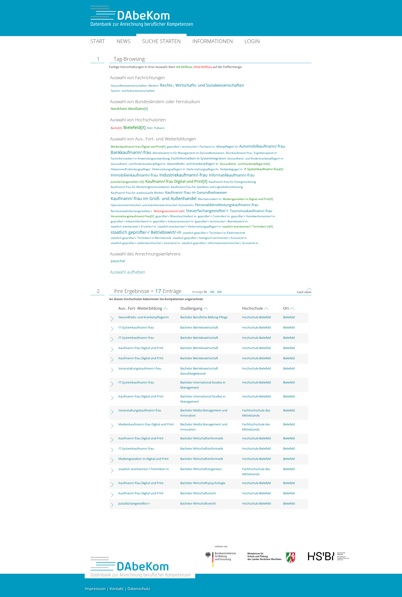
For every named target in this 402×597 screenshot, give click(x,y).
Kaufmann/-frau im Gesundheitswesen (196, 192)
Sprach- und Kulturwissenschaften (133, 91)
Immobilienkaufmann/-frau (134, 175)
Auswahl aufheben (127, 272)
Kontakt (117, 588)
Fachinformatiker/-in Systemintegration (198, 158)
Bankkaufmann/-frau (131, 152)
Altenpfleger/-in (227, 146)
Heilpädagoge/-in (231, 169)
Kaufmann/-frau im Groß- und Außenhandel (154, 198)
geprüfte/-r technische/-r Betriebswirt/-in (221, 221)
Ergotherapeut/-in (265, 153)
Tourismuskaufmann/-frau (251, 210)
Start (97, 40)
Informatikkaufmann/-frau (232, 175)
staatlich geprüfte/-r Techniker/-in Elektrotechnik (214, 233)
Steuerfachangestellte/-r (207, 210)
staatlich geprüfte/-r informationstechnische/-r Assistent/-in (219, 243)
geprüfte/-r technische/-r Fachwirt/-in (191, 147)
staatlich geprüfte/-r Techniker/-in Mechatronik (141, 238)
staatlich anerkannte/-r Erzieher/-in (133, 226)
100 (211, 292)
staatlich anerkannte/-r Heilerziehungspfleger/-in (189, 226)
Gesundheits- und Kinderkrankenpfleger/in (138, 164)
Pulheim (159, 128)
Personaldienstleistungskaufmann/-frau (226, 204)
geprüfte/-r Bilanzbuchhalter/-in (175, 216)
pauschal (118, 261)
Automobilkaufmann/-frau (262, 146)
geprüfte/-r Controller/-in (214, 216)
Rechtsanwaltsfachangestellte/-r (131, 211)
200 (219, 292)
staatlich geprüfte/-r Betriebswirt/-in (146, 232)
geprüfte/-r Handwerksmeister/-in (253, 216)
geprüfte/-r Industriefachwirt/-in (131, 221)
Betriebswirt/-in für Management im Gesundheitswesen (188, 153)
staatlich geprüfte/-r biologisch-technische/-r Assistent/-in (210, 238)
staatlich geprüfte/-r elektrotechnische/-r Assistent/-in (145, 243)
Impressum (95, 588)
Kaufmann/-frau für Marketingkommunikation (140, 187)
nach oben (304, 292)
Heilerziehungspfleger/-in (168, 169)
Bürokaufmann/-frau (239, 153)
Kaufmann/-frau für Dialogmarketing (232, 182)
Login (252, 40)
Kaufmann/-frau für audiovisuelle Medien (137, 193)
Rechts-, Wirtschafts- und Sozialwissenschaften (202, 85)
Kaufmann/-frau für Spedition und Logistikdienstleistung (207, 187)
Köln (150, 128)
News (124, 40)
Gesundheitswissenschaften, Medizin (135, 86)
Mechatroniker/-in (209, 199)
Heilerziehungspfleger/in (203, 169)
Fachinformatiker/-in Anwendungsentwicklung (140, 158)
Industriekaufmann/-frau (183, 175)
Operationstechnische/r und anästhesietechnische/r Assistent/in (152, 205)
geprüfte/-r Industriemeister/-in (173, 221)
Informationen (212, 40)
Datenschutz (138, 588)
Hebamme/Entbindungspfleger (131, 169)
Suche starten (161, 40)
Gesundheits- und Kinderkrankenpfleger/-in (255, 158)
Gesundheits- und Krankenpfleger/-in (192, 164)
